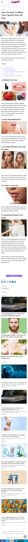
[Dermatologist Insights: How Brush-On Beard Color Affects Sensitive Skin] (14, 326)
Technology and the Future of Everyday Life (14, 382)
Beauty (8, 5)
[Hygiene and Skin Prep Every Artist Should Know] (14, 347)
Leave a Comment (14, 275)
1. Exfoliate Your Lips (8, 67)
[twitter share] (5, 282)
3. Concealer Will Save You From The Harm (14, 71)
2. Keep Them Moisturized (9, 69)
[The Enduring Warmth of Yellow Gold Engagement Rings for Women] (14, 304)
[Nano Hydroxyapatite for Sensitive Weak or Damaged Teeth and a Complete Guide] (14, 450)
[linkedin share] (10, 282)
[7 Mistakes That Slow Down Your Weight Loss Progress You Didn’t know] (14, 424)
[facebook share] (2, 282)
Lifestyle (3, 379)
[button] (14, 91)
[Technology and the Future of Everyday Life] (14, 371)
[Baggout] (15, 2)
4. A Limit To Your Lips (8, 73)
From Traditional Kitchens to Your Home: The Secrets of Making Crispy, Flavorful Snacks (13, 519)
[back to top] (25, 536)
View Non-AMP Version (17, 537)
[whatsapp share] (12, 282)
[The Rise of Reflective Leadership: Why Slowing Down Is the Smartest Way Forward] (14, 477)
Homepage (3, 5)
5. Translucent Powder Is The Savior (12, 75)
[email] (11, 540)
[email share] (7, 282)
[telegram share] (15, 282)
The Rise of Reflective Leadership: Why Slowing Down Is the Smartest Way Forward (12, 490)
